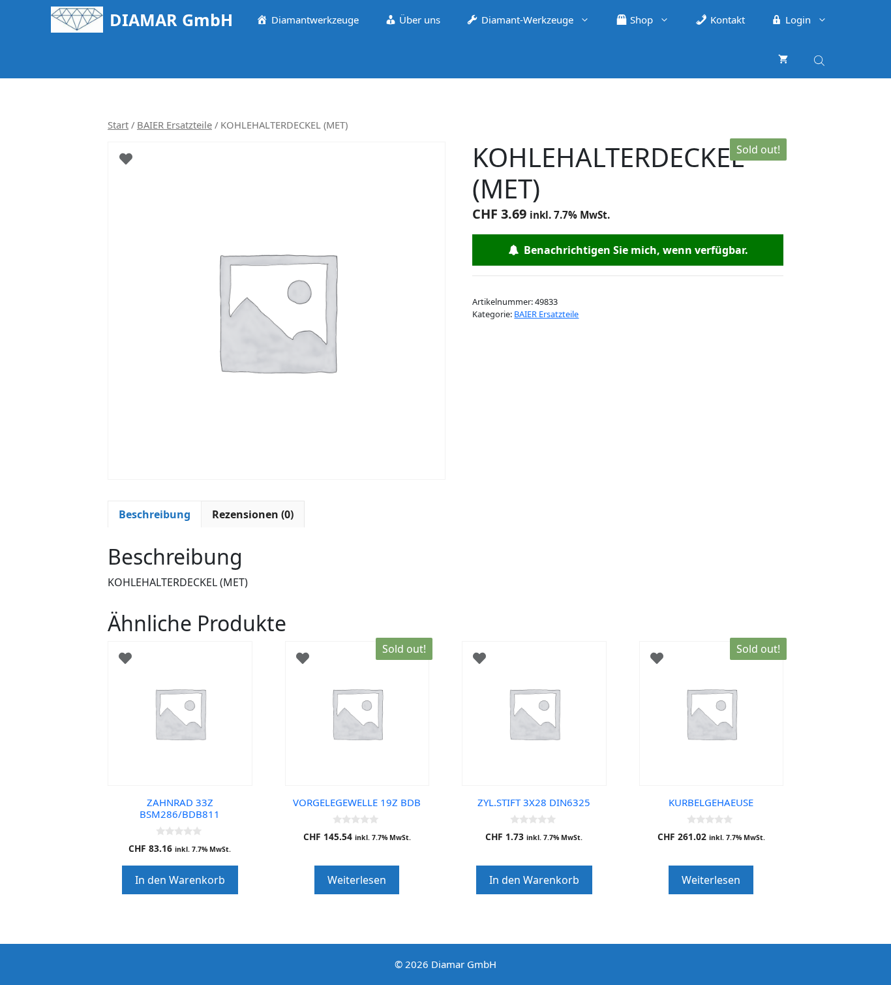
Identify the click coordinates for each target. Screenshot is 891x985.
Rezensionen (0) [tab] (253, 514)
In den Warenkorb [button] (180, 880)
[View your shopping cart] (783, 58)
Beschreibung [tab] (154, 514)
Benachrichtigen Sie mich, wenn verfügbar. (633, 250)
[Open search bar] (820, 58)
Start (118, 124)
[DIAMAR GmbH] (77, 19)
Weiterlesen (356, 880)
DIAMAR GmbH (171, 19)
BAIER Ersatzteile (174, 124)
